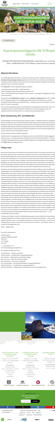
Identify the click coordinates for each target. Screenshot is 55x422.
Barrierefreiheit (38, 415)
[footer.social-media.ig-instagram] (38, 407)
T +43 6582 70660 (5, 361)
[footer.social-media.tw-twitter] (22, 407)
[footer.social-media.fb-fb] (7, 407)
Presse (28, 413)
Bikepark (38, 413)
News (33, 413)
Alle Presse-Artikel (9, 40)
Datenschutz (29, 415)
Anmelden (35, 401)
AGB (39, 411)
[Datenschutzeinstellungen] (2, 419)
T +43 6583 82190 (46, 360)
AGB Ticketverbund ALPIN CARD (28, 411)
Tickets (49, 4)
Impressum (23, 413)
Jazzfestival (22, 415)
